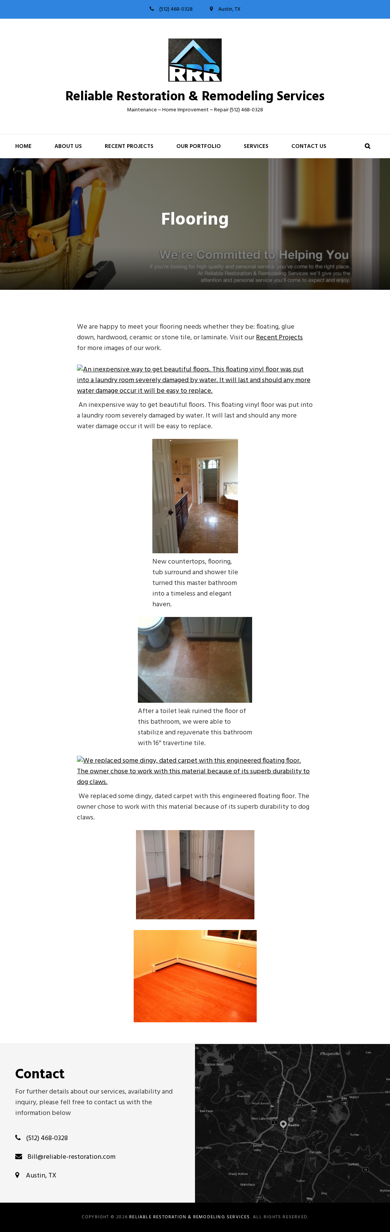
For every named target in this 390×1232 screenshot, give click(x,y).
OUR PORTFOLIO (198, 146)
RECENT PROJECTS (129, 146)
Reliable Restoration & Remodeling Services (195, 97)
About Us (68, 146)
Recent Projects (279, 337)
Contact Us (308, 146)
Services (256, 146)
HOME (23, 146)
